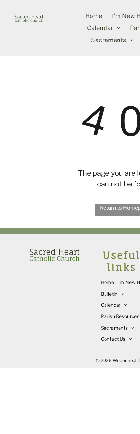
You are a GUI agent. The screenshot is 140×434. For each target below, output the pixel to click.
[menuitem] (93, 16)
